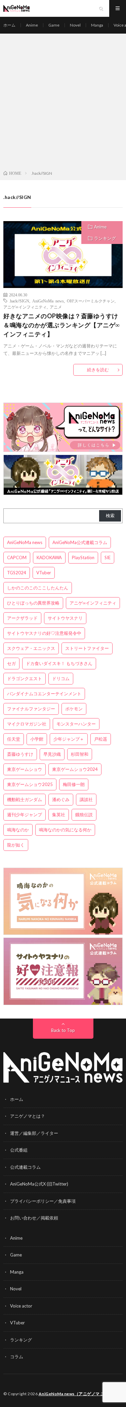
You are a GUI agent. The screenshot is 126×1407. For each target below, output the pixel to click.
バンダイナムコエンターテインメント (44, 693)
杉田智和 (79, 754)
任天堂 (13, 739)
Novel (75, 25)
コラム (16, 1356)
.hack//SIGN (19, 301)
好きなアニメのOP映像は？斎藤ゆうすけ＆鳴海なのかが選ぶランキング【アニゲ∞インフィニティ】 (61, 325)
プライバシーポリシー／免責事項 (43, 1201)
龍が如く (16, 844)
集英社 (58, 814)
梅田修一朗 (74, 784)
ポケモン (74, 708)
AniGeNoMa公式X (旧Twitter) (39, 1184)
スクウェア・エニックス (31, 648)
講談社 (86, 799)
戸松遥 (100, 739)
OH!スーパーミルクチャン (91, 301)
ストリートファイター (87, 648)
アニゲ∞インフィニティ (25, 307)
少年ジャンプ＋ (68, 739)
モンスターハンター (76, 724)
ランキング (105, 238)
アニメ (56, 307)
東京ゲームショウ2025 (30, 784)
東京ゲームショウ (24, 769)
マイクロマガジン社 (26, 724)
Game (53, 25)
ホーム (9, 25)
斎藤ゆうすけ (20, 754)
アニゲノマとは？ (27, 1116)
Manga (97, 25)
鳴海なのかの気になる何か (65, 829)
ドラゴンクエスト (24, 678)
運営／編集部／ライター (34, 1133)
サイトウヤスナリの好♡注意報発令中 (44, 633)
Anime (32, 25)
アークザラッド (22, 618)
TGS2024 (16, 572)
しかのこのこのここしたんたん (37, 587)
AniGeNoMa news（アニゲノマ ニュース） (80, 1393)
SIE (107, 557)
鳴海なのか (18, 829)
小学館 (36, 739)
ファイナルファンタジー (31, 708)
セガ (11, 663)
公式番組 (19, 1150)
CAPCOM (17, 557)
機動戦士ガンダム (24, 799)
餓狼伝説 (84, 814)
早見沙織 (52, 754)
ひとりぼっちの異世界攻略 (33, 603)
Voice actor (21, 1306)
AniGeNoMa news (48, 301)
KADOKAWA (49, 557)
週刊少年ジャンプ (24, 814)
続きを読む (98, 369)
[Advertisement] (63, 103)
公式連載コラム (25, 1167)
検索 (110, 515)
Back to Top (63, 1030)
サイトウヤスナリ (65, 618)
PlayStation (83, 557)
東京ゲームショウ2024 (75, 769)
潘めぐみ (61, 799)
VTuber (43, 572)
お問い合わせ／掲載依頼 (34, 1217)
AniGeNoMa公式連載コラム (79, 542)
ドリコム (61, 678)
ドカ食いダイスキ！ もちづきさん (59, 663)
